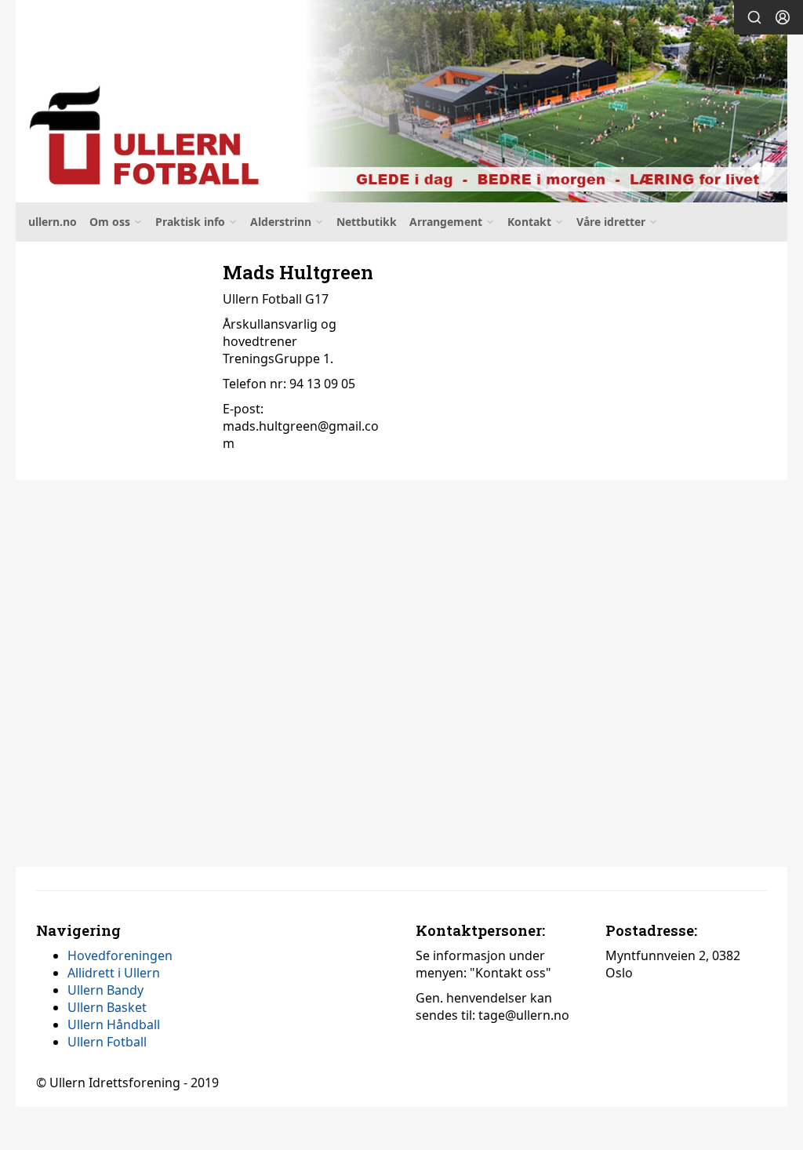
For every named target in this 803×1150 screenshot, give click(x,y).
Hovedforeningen (120, 955)
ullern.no (52, 221)
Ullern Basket (107, 1007)
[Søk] (754, 17)
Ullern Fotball (107, 1041)
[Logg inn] (782, 17)
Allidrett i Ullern (113, 972)
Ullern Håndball (113, 1024)
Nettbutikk (366, 221)
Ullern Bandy (105, 990)
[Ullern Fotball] (401, 101)
